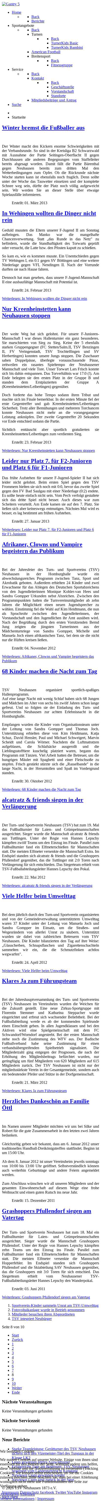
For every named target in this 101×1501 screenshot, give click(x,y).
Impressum (45, 1499)
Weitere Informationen (17, 1499)
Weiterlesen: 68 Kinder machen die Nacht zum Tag (41, 789)
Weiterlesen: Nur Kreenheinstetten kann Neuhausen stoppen (48, 450)
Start (15, 1335)
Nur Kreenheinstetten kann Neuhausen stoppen (36, 312)
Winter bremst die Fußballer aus (43, 127)
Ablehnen (27, 1494)
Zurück (17, 1340)
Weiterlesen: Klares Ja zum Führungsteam (34, 1091)
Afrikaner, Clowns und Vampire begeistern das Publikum (42, 547)
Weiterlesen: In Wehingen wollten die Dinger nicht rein (44, 298)
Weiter (17, 1388)
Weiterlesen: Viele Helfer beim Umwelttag (34, 971)
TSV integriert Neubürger (32, 1319)
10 (14, 1383)
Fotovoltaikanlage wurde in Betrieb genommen (48, 1310)
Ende (16, 1392)
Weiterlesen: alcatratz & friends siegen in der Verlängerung (47, 885)
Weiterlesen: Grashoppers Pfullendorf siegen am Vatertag (46, 1297)
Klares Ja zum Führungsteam (39, 981)
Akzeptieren (9, 1494)
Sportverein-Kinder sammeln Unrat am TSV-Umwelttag (55, 1305)
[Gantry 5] (11, 4)
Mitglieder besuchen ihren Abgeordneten (43, 1314)
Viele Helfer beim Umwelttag (39, 896)
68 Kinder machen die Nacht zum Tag (49, 671)
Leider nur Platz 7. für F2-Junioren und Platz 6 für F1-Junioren (47, 464)
